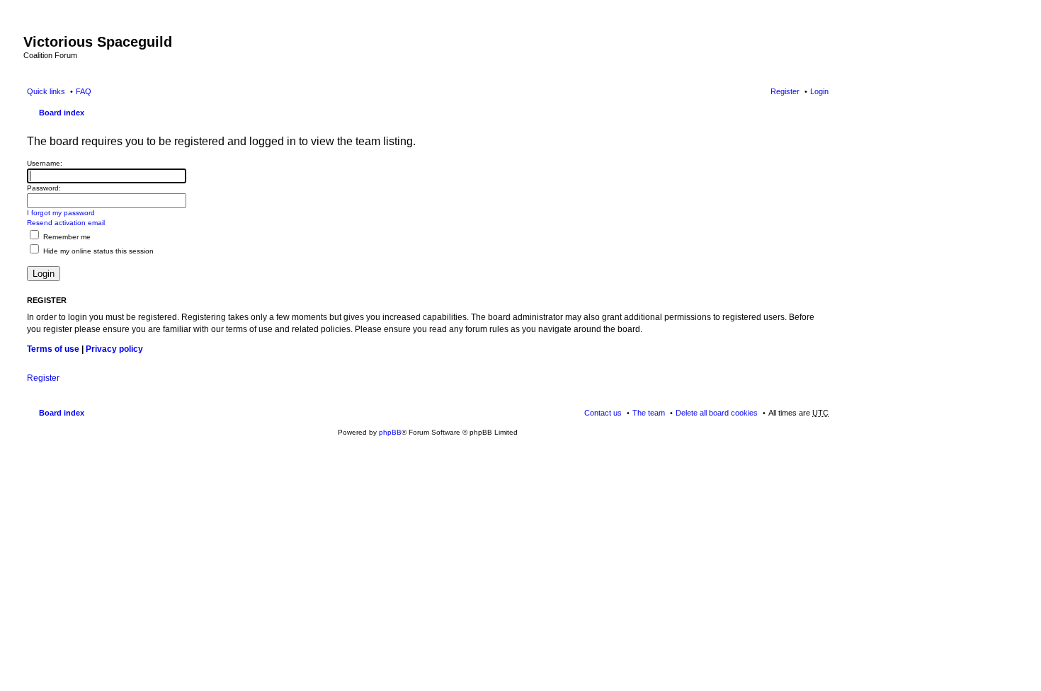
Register (43, 378)
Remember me (66, 237)
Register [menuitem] (785, 91)
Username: (44, 163)
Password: (44, 188)
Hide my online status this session (97, 251)
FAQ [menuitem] (83, 91)
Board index (61, 112)
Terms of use (53, 349)
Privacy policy (114, 349)
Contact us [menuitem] (603, 413)
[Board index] (31, 26)
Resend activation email (66, 223)
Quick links (46, 91)
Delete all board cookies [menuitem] (717, 413)
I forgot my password (61, 213)
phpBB (390, 432)
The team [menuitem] (648, 413)
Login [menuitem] (819, 91)
